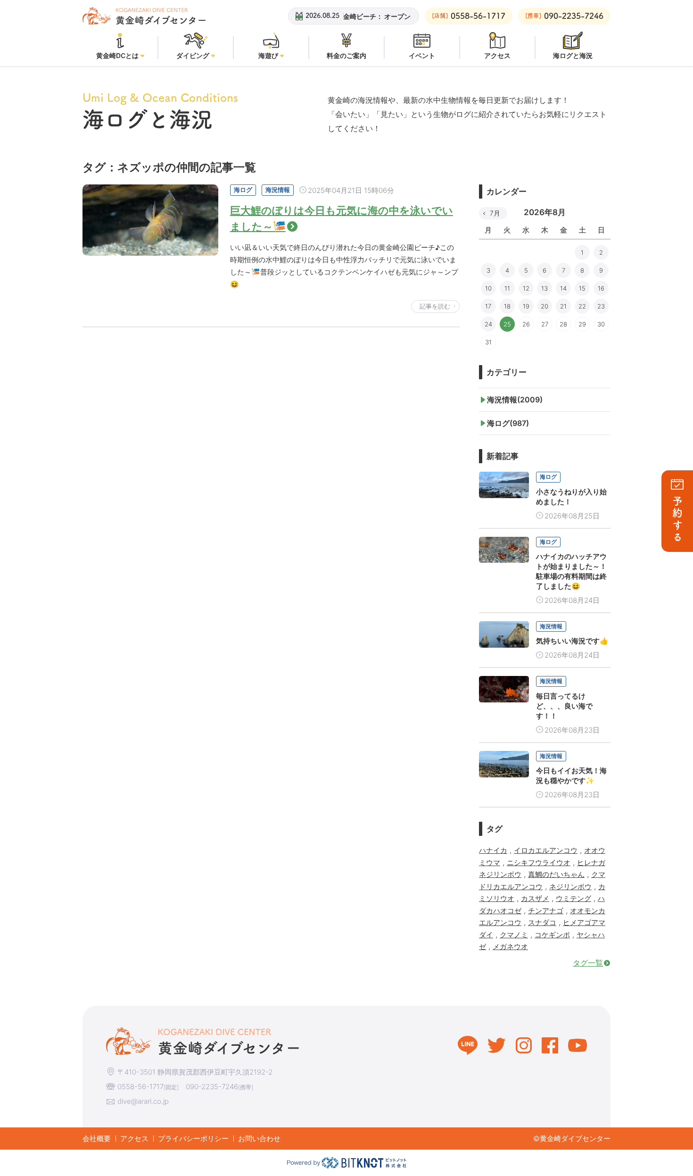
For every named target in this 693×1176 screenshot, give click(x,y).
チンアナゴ (545, 910)
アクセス (134, 1138)
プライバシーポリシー (193, 1138)
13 (544, 288)
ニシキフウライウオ (538, 862)
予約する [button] (677, 519)
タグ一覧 (588, 962)
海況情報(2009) (515, 399)
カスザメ (535, 898)
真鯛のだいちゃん (556, 874)
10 (488, 288)
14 (563, 288)
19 (526, 306)
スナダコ (542, 922)
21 (563, 306)
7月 (495, 213)
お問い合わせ (259, 1138)
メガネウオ (510, 946)
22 (582, 306)
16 (601, 288)
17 (488, 306)
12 (526, 288)
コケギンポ (552, 934)
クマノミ (514, 934)
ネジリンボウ (570, 886)
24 (488, 324)
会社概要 (96, 1138)
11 (507, 288)
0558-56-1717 (140, 1086)
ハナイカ (493, 850)
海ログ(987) (508, 423)
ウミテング (573, 898)
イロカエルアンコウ (546, 850)
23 (601, 306)
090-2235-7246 (212, 1086)
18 (507, 306)
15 (582, 288)
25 (507, 324)
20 (544, 306)
